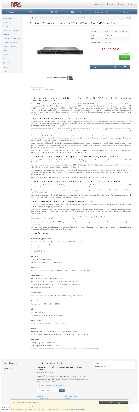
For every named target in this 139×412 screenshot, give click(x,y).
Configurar (103, 403)
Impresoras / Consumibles (11, 38)
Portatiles (126, 12)
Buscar (122, 4)
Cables (5, 51)
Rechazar (112, 403)
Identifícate (100, 4)
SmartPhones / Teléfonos (11, 30)
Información (49, 89)
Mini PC (54, 12)
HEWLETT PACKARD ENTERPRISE (116, 31)
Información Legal (71, 396)
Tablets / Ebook (8, 59)
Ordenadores (7, 18)
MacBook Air (76, 12)
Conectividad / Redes (10, 43)
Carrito (132, 4)
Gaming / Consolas (9, 47)
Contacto (111, 4)
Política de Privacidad (50, 381)
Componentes (8, 22)
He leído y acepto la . (51, 385)
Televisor (6, 34)
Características (37, 89)
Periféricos (6, 55)
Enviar (61, 390)
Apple (5, 71)
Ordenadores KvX (101, 12)
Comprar (124, 57)
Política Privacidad (43, 398)
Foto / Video (7, 63)
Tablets (12, 12)
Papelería (6, 67)
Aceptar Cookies (122, 403)
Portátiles (6, 26)
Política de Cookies (78, 409)
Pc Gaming (33, 12)
